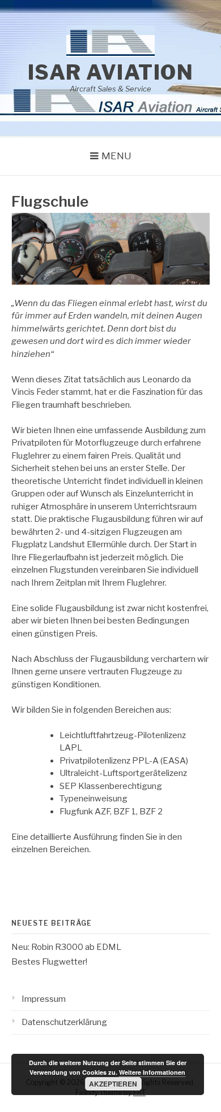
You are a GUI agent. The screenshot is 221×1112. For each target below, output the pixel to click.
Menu (116, 156)
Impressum (44, 999)
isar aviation (111, 72)
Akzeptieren (113, 1084)
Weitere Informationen (152, 1072)
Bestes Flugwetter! (49, 962)
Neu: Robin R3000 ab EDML (66, 947)
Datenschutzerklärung (64, 1022)
